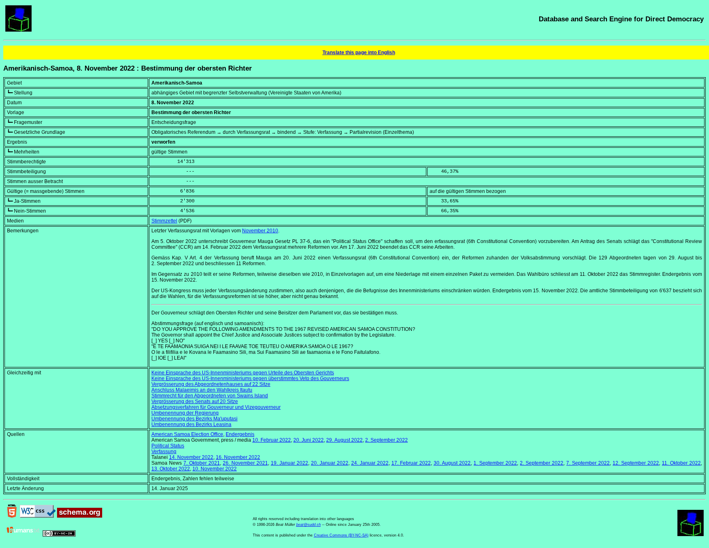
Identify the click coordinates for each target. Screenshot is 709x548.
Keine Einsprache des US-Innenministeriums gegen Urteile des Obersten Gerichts (242, 373)
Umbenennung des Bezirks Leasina (191, 424)
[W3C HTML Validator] (11, 516)
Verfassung (163, 451)
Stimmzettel (164, 221)
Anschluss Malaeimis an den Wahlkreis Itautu (201, 390)
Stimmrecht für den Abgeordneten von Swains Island (209, 396)
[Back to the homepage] (18, 30)
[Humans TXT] (23, 535)
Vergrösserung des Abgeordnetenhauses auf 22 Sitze (210, 384)
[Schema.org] (79, 516)
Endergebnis (240, 434)
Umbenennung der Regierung (185, 413)
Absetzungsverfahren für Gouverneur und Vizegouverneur (216, 407)
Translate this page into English (358, 52)
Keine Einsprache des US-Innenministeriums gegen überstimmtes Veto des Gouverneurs (250, 378)
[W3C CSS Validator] (38, 516)
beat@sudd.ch (308, 525)
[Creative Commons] (59, 535)
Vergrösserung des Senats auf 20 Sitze (194, 401)
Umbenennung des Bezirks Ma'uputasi (194, 419)
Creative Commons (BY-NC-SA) (341, 535)
